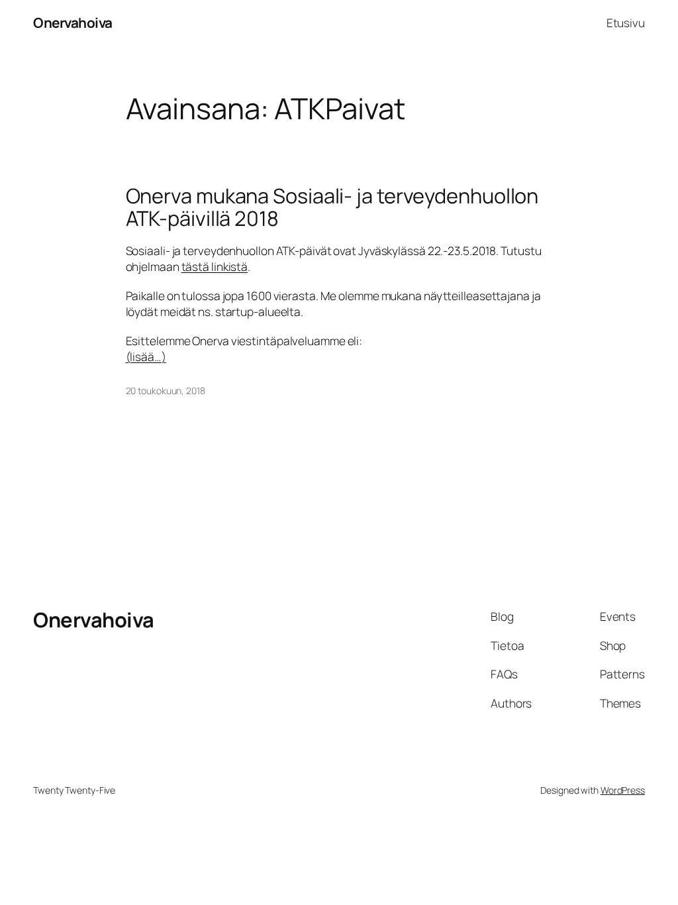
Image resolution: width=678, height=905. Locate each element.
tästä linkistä (214, 266)
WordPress (623, 790)
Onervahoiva (73, 22)
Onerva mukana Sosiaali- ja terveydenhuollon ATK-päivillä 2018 (332, 207)
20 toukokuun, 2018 (165, 390)
